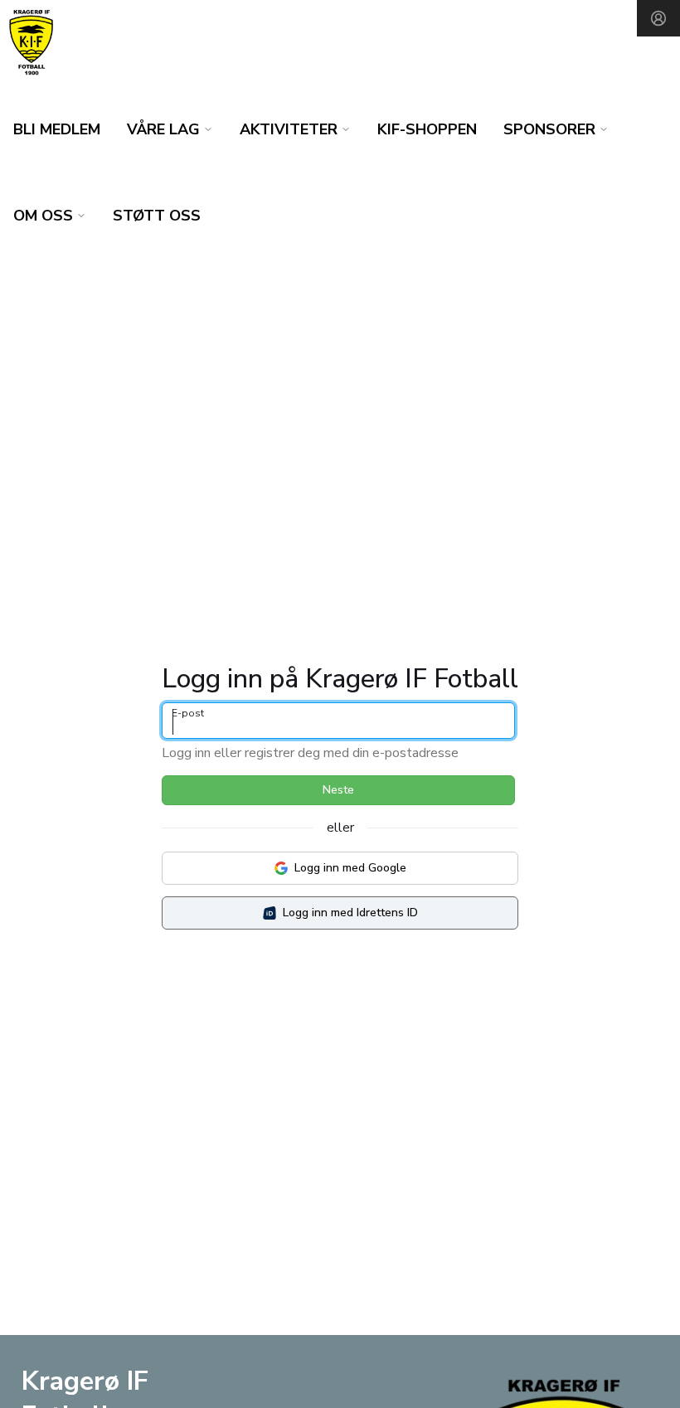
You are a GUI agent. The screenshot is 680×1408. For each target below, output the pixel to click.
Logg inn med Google (350, 868)
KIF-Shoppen (427, 129)
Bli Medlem (56, 129)
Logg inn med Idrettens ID (350, 912)
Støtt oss (157, 216)
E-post (188, 713)
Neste (338, 790)
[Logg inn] (658, 18)
